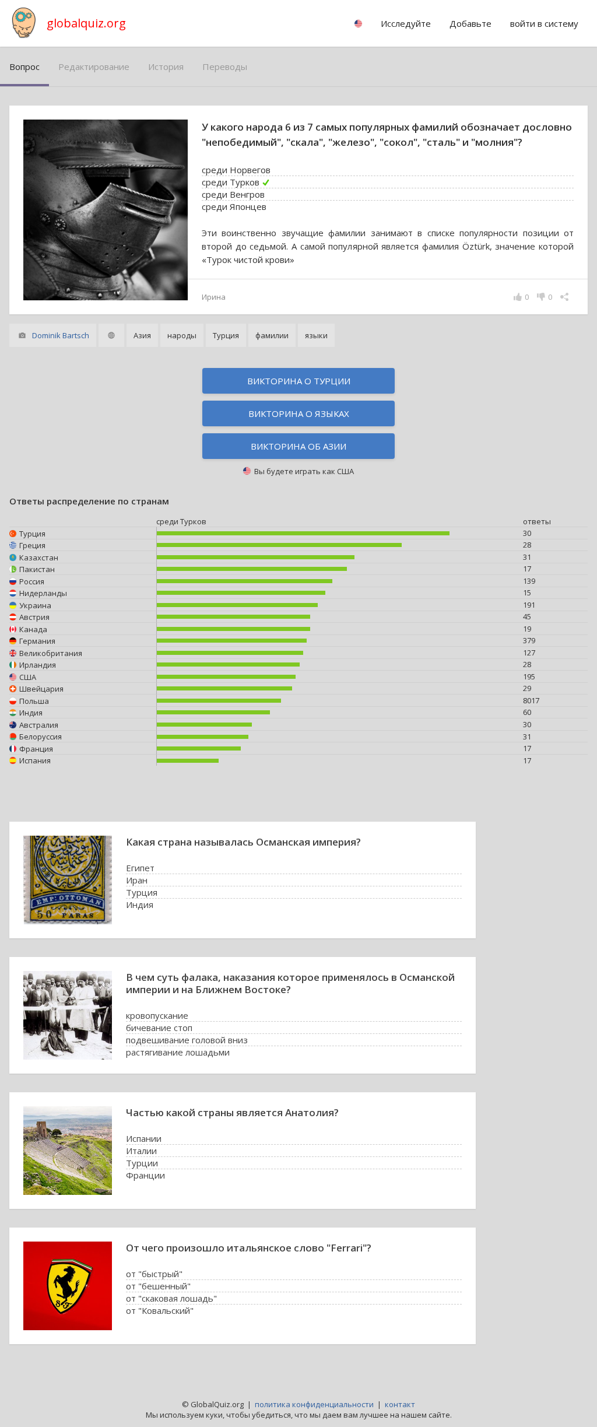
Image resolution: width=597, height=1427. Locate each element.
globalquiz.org (86, 23)
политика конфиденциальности (314, 1404)
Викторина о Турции (298, 381)
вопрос (24, 66)
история (166, 66)
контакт (400, 1404)
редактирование (93, 66)
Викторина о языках (298, 413)
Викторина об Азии (298, 446)
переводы (224, 66)
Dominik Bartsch (60, 335)
